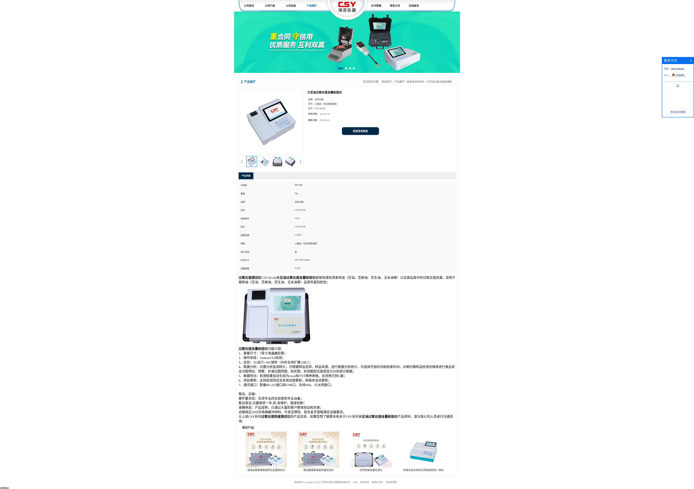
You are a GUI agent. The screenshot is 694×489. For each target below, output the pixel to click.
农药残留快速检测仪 (371, 470)
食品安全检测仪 (416, 81)
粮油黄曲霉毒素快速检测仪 (318, 470)
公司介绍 (270, 5)
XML (355, 482)
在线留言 (414, 5)
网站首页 (387, 81)
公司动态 (291, 5)
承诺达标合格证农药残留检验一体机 (423, 470)
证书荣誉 (376, 5)
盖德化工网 (377, 482)
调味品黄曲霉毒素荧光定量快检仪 (266, 470)
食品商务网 (391, 482)
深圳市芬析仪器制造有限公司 (336, 482)
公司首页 (249, 5)
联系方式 (395, 5)
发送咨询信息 (360, 131)
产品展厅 (312, 5)
